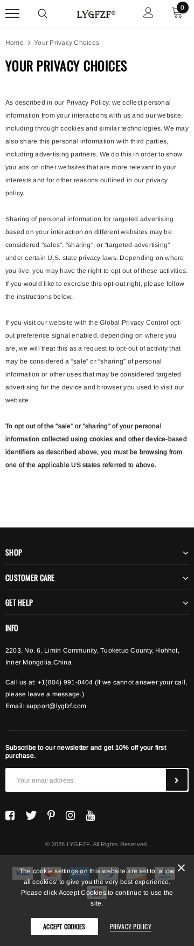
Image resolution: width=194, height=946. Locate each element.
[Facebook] (10, 815)
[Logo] (96, 12)
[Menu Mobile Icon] (12, 13)
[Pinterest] (51, 815)
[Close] (181, 869)
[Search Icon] (42, 13)
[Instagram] (70, 815)
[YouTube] (90, 815)
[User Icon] (148, 14)
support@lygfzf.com (56, 706)
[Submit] (177, 780)
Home (14, 42)
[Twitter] (31, 815)
